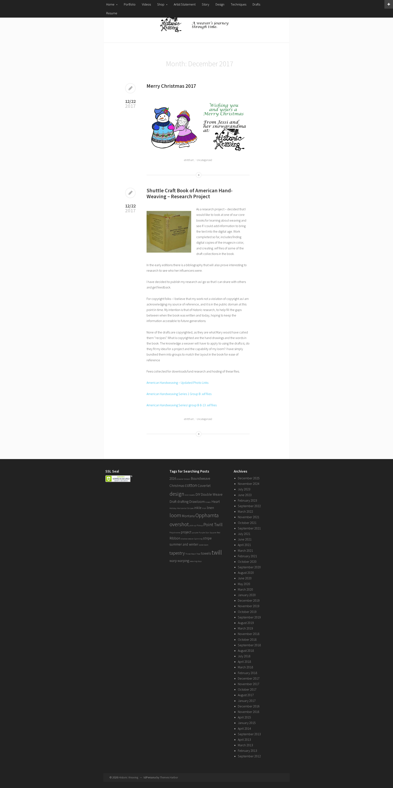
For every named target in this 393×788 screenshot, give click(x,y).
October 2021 (247, 523)
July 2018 (244, 656)
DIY (197, 494)
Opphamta (207, 515)
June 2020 (245, 578)
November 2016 (248, 712)
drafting (183, 501)
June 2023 (245, 495)
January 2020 (247, 595)
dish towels (190, 495)
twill (217, 552)
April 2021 (244, 545)
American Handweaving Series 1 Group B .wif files (179, 394)
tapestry (177, 553)
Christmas (176, 485)
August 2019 (246, 623)
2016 (172, 478)
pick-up (192, 525)
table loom (203, 545)
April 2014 (244, 728)
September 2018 (249, 645)
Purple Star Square (207, 532)
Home (110, 4)
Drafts (256, 4)
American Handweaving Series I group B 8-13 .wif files (182, 405)
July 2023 (244, 489)
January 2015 (247, 723)
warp (173, 560)
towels (206, 553)
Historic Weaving (128, 777)
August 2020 (246, 573)
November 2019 (248, 606)
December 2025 (249, 478)
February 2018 (247, 673)
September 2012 (249, 756)
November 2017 (248, 684)
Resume (111, 13)
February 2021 (247, 556)
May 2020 (244, 584)
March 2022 (245, 511)
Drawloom (197, 501)
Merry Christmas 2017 (171, 85)
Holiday (172, 508)
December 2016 (249, 706)
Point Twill (212, 524)
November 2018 (248, 634)
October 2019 (247, 612)
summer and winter (183, 544)
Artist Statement (184, 4)
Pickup (200, 525)
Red (218, 532)
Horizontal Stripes (185, 508)
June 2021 (245, 539)
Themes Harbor (169, 777)
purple (195, 532)
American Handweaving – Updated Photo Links (177, 382)
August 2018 (246, 650)
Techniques (238, 4)
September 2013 (249, 734)
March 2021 (245, 550)
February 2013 (247, 751)
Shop (160, 4)
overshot (179, 524)
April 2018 (244, 662)
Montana (188, 516)
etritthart (189, 160)
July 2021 (244, 534)
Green (208, 502)
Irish (204, 508)
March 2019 (245, 628)
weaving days (196, 561)
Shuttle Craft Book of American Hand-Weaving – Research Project (190, 193)
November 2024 (248, 484)
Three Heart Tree (192, 554)
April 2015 (244, 717)
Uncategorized (204, 160)
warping (183, 560)
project (186, 532)
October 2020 (247, 561)
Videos (146, 4)
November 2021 (248, 517)
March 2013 (245, 745)
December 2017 (249, 678)
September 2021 (249, 528)
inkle (197, 507)
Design (220, 4)
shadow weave (187, 538)
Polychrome (174, 532)
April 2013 (244, 739)
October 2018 (247, 639)
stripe (207, 538)
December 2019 (249, 600)
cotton (191, 485)
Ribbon (174, 538)
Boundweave (200, 478)
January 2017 (247, 701)
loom (175, 515)
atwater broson (183, 479)
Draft (173, 501)
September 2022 (249, 506)
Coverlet (204, 485)
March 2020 (245, 589)
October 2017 (247, 689)
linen (210, 507)
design (176, 493)
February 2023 (247, 500)
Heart (215, 501)
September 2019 (249, 617)
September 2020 (249, 567)
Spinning (198, 538)
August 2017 (246, 695)
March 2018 (245, 667)
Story (205, 4)
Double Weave (211, 494)
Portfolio (130, 4)
